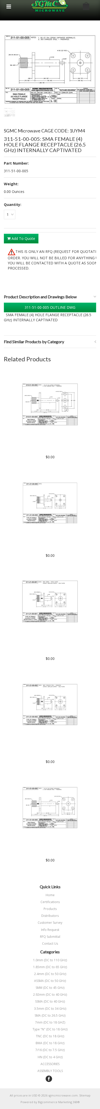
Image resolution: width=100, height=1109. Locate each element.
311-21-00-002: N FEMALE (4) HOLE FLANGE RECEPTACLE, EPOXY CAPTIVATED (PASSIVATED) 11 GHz (50, 751)
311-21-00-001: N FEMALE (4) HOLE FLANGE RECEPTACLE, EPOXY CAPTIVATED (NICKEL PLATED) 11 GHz (50, 648)
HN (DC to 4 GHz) (33, 1057)
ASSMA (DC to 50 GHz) (35, 981)
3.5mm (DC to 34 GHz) (35, 1008)
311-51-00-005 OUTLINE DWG (50, 307)
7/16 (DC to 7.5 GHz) (34, 1050)
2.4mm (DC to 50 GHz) (35, 974)
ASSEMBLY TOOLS (50, 1071)
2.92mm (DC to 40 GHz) (35, 994)
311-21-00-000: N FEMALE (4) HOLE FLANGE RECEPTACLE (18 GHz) (50, 547)
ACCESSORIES (50, 1064)
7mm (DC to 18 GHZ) (34, 1022)
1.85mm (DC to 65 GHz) (35, 967)
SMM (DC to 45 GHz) (34, 987)
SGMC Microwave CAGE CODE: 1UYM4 (44, 130)
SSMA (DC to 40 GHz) (34, 1001)
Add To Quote (23, 238)
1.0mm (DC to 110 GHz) (35, 960)
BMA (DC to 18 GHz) (34, 1043)
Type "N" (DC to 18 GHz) (35, 1029)
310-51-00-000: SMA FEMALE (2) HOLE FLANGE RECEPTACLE (50, 448)
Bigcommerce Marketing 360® (59, 1102)
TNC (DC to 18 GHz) (34, 1036)
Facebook (49, 1079)
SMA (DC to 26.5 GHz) (34, 1015)
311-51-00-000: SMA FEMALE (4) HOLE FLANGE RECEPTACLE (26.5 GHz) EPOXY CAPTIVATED (50, 851)
